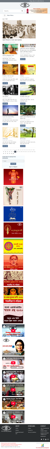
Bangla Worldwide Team (20, 433)
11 (20, 149)
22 (9, 151)
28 (21, 151)
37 (5, 153)
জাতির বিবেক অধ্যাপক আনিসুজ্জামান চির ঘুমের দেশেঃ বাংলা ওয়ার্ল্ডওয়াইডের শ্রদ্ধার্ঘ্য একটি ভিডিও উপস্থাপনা (28, 50)
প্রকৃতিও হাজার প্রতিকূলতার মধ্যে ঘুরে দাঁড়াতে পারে (27, 117)
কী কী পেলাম (22, 139)
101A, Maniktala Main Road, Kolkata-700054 (45, 429)
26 (17, 151)
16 (29, 149)
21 (7, 151)
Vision (17, 428)
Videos (29, 428)
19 (3, 151)
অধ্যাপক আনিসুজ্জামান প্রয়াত (8, 55)
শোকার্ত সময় (5, 139)
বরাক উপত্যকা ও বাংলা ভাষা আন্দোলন (12, 40)
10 (18, 149)
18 (33, 149)
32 (28, 151)
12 (22, 149)
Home (3, 19)
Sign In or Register (13, 166)
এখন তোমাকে (5, 96)
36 (3, 153)
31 (26, 151)
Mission (17, 430)
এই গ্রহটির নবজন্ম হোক (25, 96)
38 (7, 153)
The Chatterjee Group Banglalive (42, 447)
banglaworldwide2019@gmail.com (45, 433)
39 (9, 153)
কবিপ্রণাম (22, 76)
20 (5, 151)
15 (27, 149)
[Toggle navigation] (5, 15)
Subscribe (13, 163)
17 (31, 149)
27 (19, 151)
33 (30, 151)
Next (13, 153)
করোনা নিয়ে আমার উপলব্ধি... (8, 117)
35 (34, 151)
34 (32, 151)
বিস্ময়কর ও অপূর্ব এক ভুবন (8, 76)
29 (23, 151)
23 (11, 151)
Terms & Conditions (32, 432)
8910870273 (43, 436)
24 (13, 151)
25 (15, 151)
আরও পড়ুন (5, 62)
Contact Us (30, 430)
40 (11, 153)
